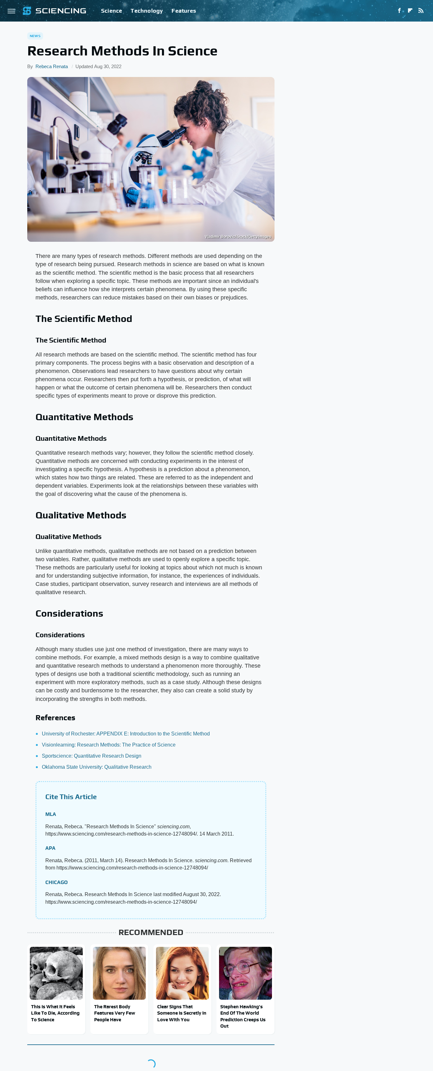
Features (183, 10)
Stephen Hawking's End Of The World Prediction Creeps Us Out (243, 1016)
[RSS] (421, 10)
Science (111, 10)
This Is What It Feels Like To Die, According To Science (55, 1013)
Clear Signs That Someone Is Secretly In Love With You (181, 1013)
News (35, 36)
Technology (147, 10)
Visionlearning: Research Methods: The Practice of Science (109, 744)
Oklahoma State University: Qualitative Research (97, 767)
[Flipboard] (410, 10)
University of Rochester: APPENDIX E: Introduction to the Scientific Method (126, 733)
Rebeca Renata (52, 66)
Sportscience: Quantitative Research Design (91, 756)
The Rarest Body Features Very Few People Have (114, 1013)
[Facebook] (399, 10)
